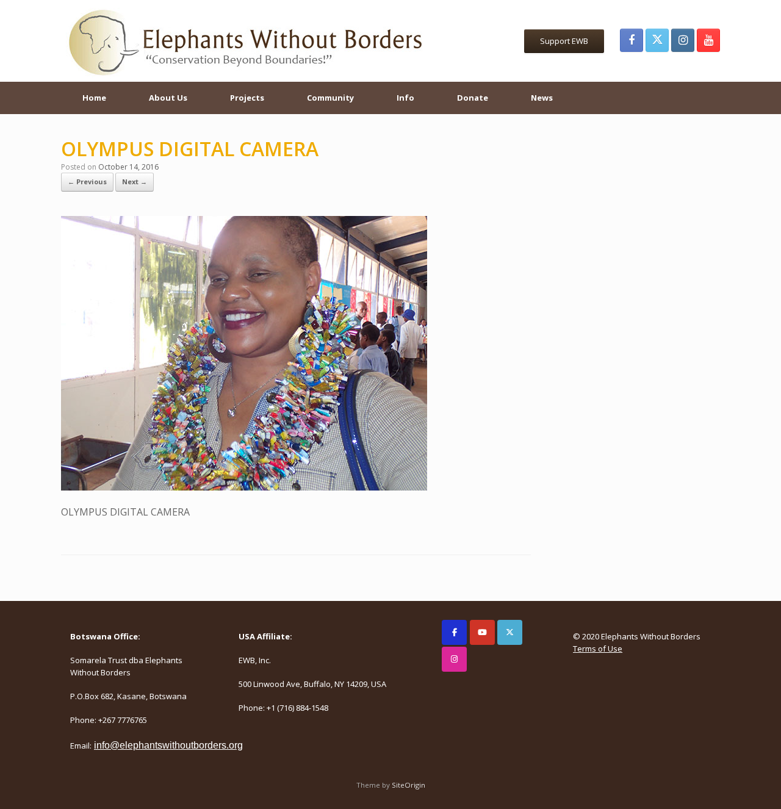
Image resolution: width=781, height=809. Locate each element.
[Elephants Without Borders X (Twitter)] (657, 40)
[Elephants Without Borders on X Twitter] (509, 632)
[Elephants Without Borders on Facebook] (454, 632)
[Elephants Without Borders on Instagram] (454, 659)
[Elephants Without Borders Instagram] (682, 40)
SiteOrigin (408, 784)
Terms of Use (597, 648)
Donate (472, 97)
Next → (134, 181)
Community (330, 97)
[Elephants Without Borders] (247, 41)
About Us (168, 97)
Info (405, 97)
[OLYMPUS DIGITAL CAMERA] (244, 487)
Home (94, 97)
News (542, 97)
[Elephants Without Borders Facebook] (631, 40)
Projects (247, 97)
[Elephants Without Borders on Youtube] (482, 632)
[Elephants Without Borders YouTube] (708, 40)
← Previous (87, 181)
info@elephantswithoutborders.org (168, 745)
